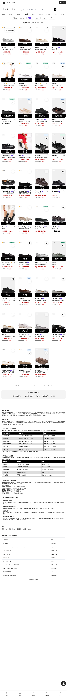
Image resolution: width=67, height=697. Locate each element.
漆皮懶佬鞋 (5, 543)
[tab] (3, 14)
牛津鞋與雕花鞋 (16, 396)
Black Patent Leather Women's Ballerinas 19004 (14, 547)
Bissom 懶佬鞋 (6, 554)
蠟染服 (24, 529)
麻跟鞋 (38, 396)
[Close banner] (1, 3)
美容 (29, 529)
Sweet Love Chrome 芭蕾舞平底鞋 (11, 564)
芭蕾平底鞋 (45, 396)
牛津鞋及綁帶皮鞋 (28, 396)
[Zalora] (9, 9)
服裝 (3, 529)
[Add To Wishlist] (14, 48)
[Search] (55, 9)
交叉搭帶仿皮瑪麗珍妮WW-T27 (10, 575)
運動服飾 (19, 529)
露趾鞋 (53, 396)
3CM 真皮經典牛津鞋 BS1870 (10, 568)
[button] (33, 3)
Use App (62, 2)
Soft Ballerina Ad (7, 550)
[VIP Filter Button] (29, 18)
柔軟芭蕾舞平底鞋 (7, 572)
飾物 (10, 529)
